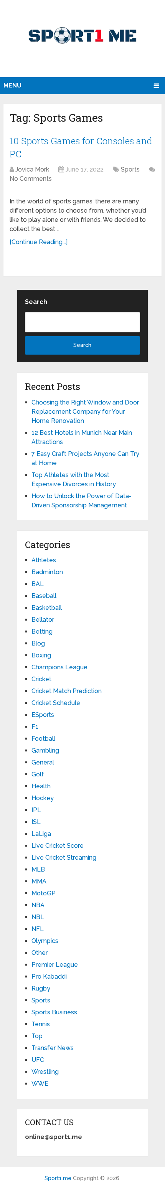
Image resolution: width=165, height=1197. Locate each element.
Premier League (54, 964)
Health (41, 786)
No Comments (31, 178)
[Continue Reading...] (39, 242)
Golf (37, 774)
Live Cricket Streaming (63, 857)
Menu (12, 85)
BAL (37, 584)
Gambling (45, 750)
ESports (42, 714)
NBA (38, 905)
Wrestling (45, 1071)
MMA (38, 881)
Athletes (43, 560)
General (42, 762)
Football (43, 738)
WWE (39, 1083)
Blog (38, 643)
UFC (37, 1059)
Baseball (43, 595)
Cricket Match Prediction (66, 691)
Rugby (40, 988)
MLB (38, 869)
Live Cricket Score (57, 845)
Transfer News (52, 1048)
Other (39, 952)
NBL (37, 917)
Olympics (44, 940)
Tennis (40, 1024)
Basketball (46, 607)
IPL (36, 810)
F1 (34, 726)
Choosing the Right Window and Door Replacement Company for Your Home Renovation (85, 411)
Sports (130, 169)
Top (37, 1036)
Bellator (42, 619)
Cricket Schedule (55, 703)
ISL (36, 822)
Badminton (47, 572)
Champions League (59, 667)
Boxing (41, 655)
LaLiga (41, 833)
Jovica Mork (32, 169)
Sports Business (54, 1012)
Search (36, 301)
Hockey (42, 798)
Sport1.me (58, 1178)
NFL (37, 929)
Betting (42, 631)
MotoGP (43, 893)
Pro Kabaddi (49, 976)
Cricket (41, 679)
